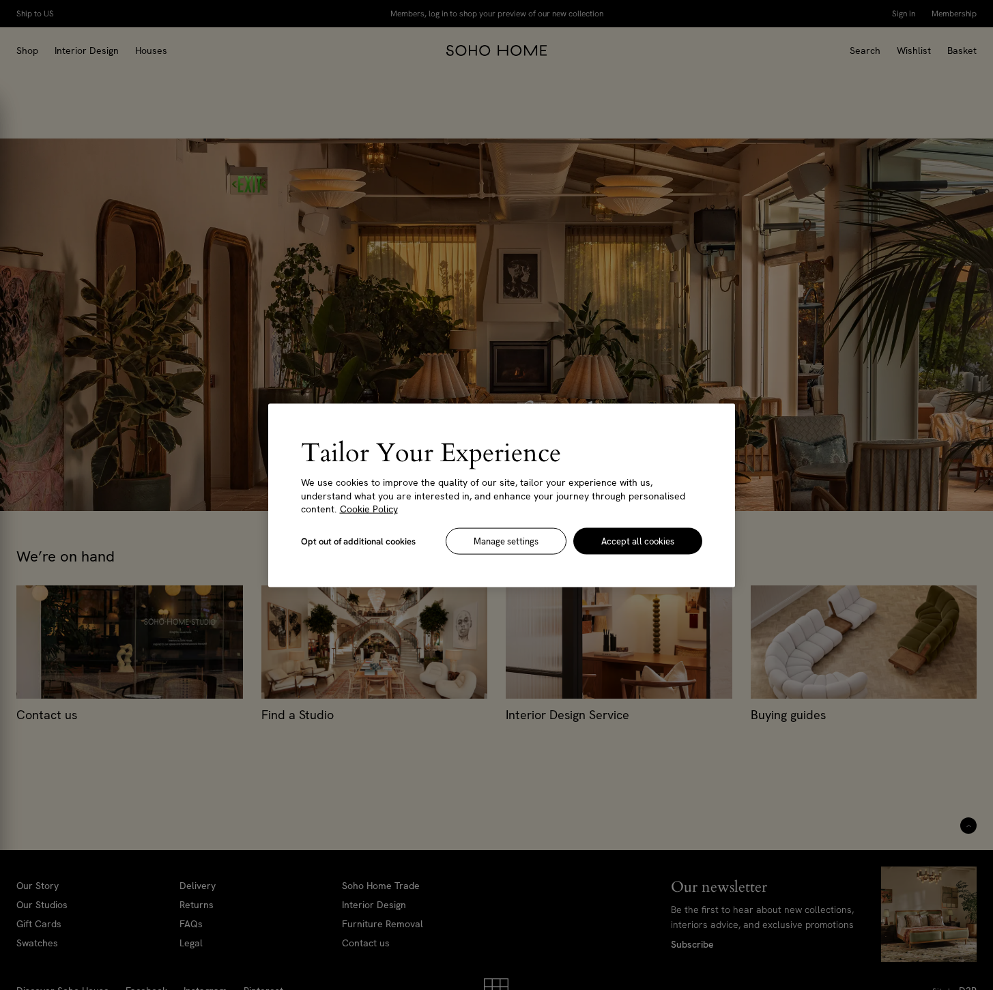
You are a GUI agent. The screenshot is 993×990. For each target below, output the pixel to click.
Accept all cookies (637, 541)
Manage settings (506, 541)
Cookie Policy (369, 508)
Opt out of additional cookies (358, 540)
